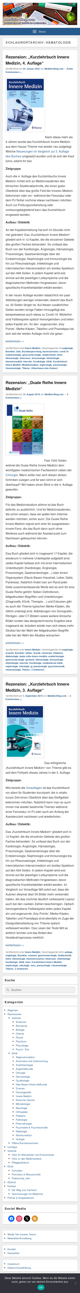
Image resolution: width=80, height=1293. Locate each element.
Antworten (37, 669)
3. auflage (67, 952)
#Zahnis (11, 1182)
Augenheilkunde (24, 1069)
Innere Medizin (32, 348)
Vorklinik (16, 1018)
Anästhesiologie (24, 1065)
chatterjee (46, 653)
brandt (36, 653)
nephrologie (46, 364)
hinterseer (25, 358)
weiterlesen (15, 341)
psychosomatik (56, 666)
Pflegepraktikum (20, 1162)
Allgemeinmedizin (25, 1057)
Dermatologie (23, 1076)
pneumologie (60, 364)
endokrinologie (13, 354)
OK (41, 1287)
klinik (49, 361)
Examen (20, 1088)
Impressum (13, 1264)
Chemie (20, 1033)
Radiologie (21, 1131)
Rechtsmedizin (24, 1135)
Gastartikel (13, 1253)
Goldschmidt (49, 354)
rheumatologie (13, 368)
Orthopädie (22, 1112)
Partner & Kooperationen (20, 1197)
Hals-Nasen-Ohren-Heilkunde (31, 1084)
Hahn (59, 354)
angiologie (67, 348)
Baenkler (10, 351)
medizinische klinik (53, 663)
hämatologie (12, 358)
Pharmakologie (24, 1123)
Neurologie (21, 1108)
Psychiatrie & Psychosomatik (32, 1127)
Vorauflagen (34, 788)
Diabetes (58, 653)
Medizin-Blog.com (54, 68)
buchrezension (50, 351)
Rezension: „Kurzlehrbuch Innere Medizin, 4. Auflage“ (37, 60)
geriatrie (29, 659)
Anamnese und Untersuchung (32, 1061)
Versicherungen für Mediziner (27, 1194)
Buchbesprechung (31, 351)
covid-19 (63, 351)
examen (32, 955)
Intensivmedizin (14, 361)
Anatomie (21, 1022)
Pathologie (21, 1119)
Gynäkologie (22, 1080)
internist (27, 361)
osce (33, 965)
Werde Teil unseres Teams (21, 1234)
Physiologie (22, 1045)
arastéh (10, 653)
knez (28, 962)
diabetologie (12, 656)
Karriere (11, 1186)
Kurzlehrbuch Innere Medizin (47, 962)
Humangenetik (23, 1092)
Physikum (21, 1041)
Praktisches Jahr (21, 1178)
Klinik (15, 1053)
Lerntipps (12, 1147)
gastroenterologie (31, 354)
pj (31, 666)
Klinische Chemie (25, 1100)
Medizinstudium (30, 364)
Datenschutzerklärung (19, 1267)
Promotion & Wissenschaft (26, 1174)
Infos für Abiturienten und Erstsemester (33, 1154)
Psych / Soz (22, 1049)
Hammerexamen (35, 958)
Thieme (26, 368)
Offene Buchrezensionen (25, 1143)
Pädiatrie (20, 1115)
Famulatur (17, 1170)
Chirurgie (12, 475)
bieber (29, 653)
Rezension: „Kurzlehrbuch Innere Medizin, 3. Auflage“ (37, 687)
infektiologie (53, 358)
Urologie (20, 1139)
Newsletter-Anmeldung (19, 1238)
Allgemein (12, 1010)
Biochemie (21, 1025)
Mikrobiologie (23, 1104)
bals (18, 351)
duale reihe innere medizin (33, 656)
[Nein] (75, 1283)
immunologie (38, 358)
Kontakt (11, 1249)
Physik (19, 1037)
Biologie (20, 1029)
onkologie (24, 666)
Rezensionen (14, 1014)
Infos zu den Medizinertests (27, 1158)
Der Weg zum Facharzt (24, 1190)
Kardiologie (39, 361)
